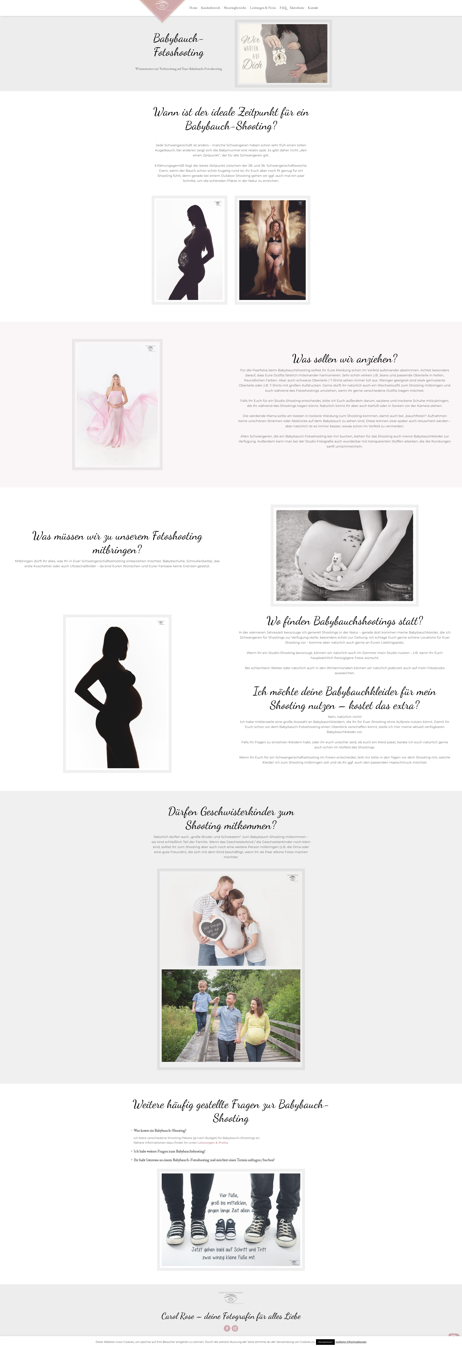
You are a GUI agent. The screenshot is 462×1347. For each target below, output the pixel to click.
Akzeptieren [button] (325, 1341)
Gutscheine (297, 8)
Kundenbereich (210, 8)
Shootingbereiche (235, 8)
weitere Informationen (351, 1342)
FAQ (283, 8)
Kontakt (313, 8)
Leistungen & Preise (263, 8)
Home (193, 8)
